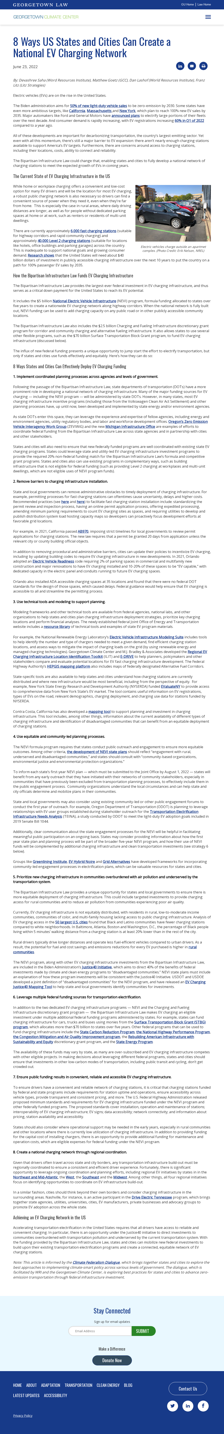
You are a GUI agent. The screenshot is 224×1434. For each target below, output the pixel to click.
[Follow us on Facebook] (203, 1406)
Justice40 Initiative (97, 967)
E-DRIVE (127, 656)
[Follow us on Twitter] (172, 1406)
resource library (57, 626)
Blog (128, 1385)
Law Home (204, 4)
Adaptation (50, 1385)
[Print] (203, 66)
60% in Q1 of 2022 (189, 120)
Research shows (41, 255)
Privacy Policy (22, 1415)
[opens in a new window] (40, 4)
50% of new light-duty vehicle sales (98, 105)
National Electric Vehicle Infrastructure (84, 301)
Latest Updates (26, 1395)
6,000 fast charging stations (93, 230)
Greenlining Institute (50, 861)
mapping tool (99, 711)
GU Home (187, 4)
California (77, 110)
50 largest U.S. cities (71, 922)
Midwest (120, 1177)
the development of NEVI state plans (97, 751)
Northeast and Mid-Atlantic (35, 1177)
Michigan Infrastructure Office (130, 426)
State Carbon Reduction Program (107, 1032)
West (70, 1177)
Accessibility (55, 1395)
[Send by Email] (192, 66)
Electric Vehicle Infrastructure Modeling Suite (147, 637)
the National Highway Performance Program (173, 1032)
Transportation (78, 1385)
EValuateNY (170, 686)
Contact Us (188, 1388)
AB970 (83, 531)
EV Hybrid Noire (82, 861)
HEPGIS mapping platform (68, 666)
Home (17, 1385)
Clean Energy (108, 1385)
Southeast (90, 1177)
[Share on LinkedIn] (180, 66)
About (31, 1385)
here (65, 501)
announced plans (126, 115)
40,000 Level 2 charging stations (64, 240)
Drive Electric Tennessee (152, 1197)
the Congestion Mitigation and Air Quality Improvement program (66, 1036)
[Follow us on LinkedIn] (187, 1406)
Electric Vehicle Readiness (53, 561)
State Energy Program (134, 1041)
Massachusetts (99, 110)
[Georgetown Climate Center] (46, 17)
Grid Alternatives (116, 861)
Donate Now (112, 1360)
